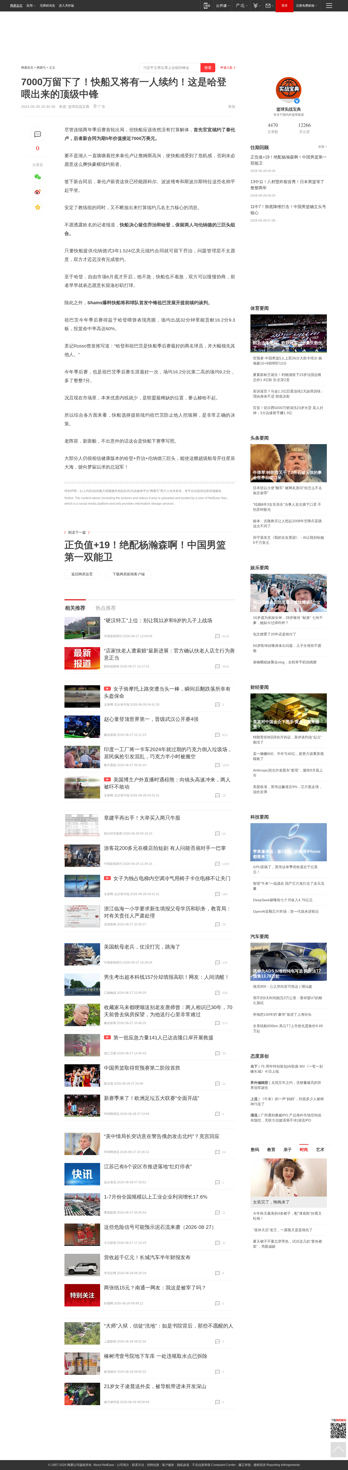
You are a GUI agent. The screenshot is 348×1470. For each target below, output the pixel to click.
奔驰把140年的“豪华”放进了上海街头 (282, 1014)
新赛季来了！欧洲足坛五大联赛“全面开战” (151, 1098)
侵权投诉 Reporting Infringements (276, 1465)
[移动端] (207, 5)
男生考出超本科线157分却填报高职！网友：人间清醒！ (167, 977)
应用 (29, 5)
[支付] (256, 5)
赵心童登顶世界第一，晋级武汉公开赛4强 (151, 719)
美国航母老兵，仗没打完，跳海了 (142, 947)
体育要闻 (259, 308)
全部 (321, 147)
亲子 (288, 1149)
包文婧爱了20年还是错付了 (274, 634)
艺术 (320, 1149)
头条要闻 (259, 438)
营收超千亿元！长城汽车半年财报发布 (147, 1257)
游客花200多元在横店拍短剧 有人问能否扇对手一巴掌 (165, 848)
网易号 (41, 67)
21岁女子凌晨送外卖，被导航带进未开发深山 (155, 1386)
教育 (271, 1149)
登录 (285, 5)
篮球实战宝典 (78, 107)
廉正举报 (244, 1465)
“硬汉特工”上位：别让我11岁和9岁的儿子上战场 (158, 620)
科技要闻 (259, 817)
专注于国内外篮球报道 (288, 115)
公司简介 (123, 1465)
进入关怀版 (66, 5)
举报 (231, 106)
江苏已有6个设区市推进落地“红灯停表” (148, 1166)
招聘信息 (153, 1465)
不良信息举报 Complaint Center (214, 1465)
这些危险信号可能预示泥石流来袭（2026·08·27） (160, 1227)
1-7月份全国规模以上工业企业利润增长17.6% (155, 1197)
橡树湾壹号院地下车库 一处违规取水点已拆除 (155, 1356)
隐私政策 (183, 1465)
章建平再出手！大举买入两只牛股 (142, 818)
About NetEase (103, 1465)
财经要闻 (259, 687)
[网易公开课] (223, 5)
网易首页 (16, 5)
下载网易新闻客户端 (129, 574)
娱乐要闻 (259, 567)
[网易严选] (241, 5)
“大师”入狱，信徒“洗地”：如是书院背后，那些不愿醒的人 (168, 1326)
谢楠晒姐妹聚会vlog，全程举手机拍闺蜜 (285, 662)
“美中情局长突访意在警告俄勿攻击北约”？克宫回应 (162, 1136)
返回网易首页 (82, 574)
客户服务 (168, 1465)
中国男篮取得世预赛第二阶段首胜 (142, 1068)
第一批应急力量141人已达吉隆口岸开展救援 (163, 1037)
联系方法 (138, 1465)
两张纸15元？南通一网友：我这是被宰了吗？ (155, 1287)
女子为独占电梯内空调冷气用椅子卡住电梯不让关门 (172, 878)
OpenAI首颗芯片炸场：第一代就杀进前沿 (286, 911)
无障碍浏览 (47, 5)
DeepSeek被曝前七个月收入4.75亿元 (283, 900)
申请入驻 (226, 67)
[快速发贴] (38, 134)
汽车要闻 (259, 936)
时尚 (304, 1149)
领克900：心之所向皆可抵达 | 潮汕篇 (282, 986)
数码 (255, 1149)
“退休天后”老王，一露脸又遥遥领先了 (283, 1230)
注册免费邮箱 (305, 5)
